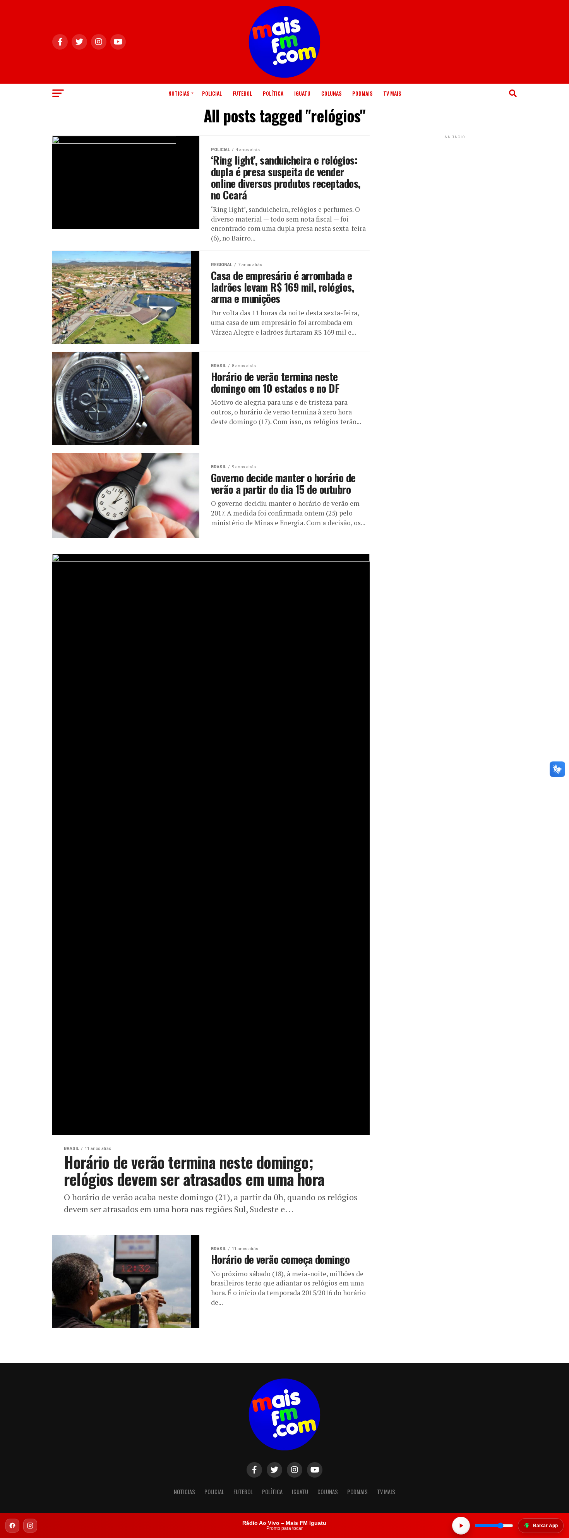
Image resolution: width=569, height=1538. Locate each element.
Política (273, 93)
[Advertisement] (455, 189)
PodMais (362, 93)
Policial (212, 93)
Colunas (331, 93)
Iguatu (302, 93)
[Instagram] (30, 1526)
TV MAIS (392, 93)
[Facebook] (12, 1526)
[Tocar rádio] (461, 1526)
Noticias (178, 93)
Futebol (242, 93)
